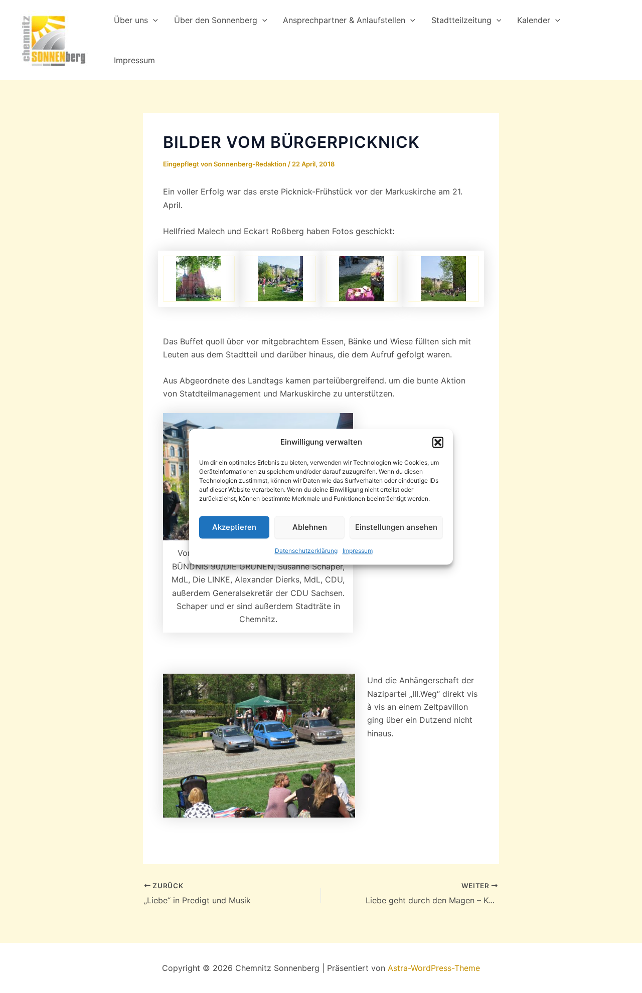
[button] (438, 442)
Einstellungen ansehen (396, 527)
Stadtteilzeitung (461, 20)
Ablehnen (309, 527)
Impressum (358, 551)
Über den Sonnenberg (215, 20)
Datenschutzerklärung (306, 551)
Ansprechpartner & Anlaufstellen (344, 20)
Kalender (533, 20)
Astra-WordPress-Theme (434, 968)
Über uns (131, 20)
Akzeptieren (234, 527)
